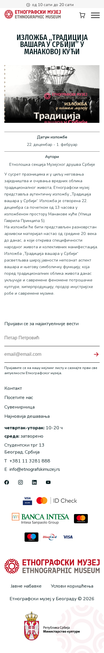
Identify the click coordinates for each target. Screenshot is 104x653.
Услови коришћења (72, 586)
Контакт (13, 388)
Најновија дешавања (27, 416)
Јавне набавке (26, 586)
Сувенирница (19, 407)
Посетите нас (18, 397)
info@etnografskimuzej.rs (32, 469)
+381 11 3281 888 (27, 461)
